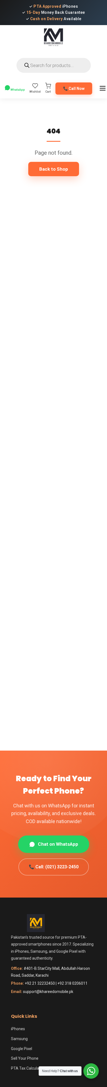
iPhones (18, 1029)
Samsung (19, 1039)
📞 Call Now (74, 88)
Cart (48, 91)
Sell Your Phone (24, 1058)
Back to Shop (53, 169)
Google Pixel (21, 1048)
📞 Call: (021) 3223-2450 (53, 866)
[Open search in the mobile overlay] (54, 65)
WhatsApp (17, 90)
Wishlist (35, 91)
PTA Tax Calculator (27, 1068)
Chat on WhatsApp (58, 844)
